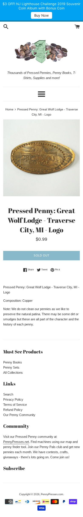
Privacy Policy (13, 399)
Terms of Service (15, 404)
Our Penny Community (19, 415)
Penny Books (12, 362)
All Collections (13, 372)
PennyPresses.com (52, 494)
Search (8, 394)
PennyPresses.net (16, 442)
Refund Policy (13, 410)
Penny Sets (11, 367)
